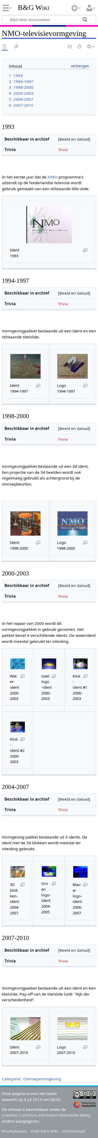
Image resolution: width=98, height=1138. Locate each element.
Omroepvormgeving (42, 1078)
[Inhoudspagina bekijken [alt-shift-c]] (5, 47)
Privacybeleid (14, 1131)
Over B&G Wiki (44, 1131)
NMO (52, 176)
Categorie (11, 1078)
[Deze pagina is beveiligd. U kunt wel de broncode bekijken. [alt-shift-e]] (70, 47)
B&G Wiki (33, 7)
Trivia (63, 149)
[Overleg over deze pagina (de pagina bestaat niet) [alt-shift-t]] (16, 47)
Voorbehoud (73, 1131)
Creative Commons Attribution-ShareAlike (40, 1115)
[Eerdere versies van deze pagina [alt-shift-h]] (80, 47)
